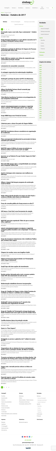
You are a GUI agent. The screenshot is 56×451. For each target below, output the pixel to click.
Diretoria (3, 404)
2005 (40, 109)
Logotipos (3, 424)
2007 (40, 105)
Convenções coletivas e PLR (25, 404)
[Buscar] (52, 7)
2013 (40, 92)
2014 (40, 90)
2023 (40, 71)
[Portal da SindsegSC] (32, 437)
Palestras (43, 48)
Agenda (41, 37)
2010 (40, 99)
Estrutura (3, 409)
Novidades (39, 393)
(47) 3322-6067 (28, 440)
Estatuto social (4, 405)
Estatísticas (21, 419)
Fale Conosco (40, 419)
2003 (40, 113)
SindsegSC (3, 393)
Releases (3, 422)
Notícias (5, 21)
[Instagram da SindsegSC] (27, 437)
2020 (40, 78)
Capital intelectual (18, 24)
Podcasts (41, 55)
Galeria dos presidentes (6, 402)
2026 (40, 65)
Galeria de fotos (4, 428)
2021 (40, 76)
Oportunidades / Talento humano (26, 400)
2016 (40, 86)
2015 (40, 88)
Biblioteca (21, 396)
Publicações (42, 52)
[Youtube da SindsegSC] (25, 437)
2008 (40, 103)
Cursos (42, 43)
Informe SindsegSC (15, 21)
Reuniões (43, 40)
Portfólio (3, 396)
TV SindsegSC (4, 426)
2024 (40, 69)
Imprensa (3, 419)
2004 (40, 111)
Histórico (3, 400)
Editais (20, 398)
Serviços (21, 393)
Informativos (4, 430)
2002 (40, 115)
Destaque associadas (29, 21)
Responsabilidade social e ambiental (9, 413)
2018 (40, 82)
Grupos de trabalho (5, 407)
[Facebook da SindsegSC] (22, 437)
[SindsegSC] (28, 3)
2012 (40, 94)
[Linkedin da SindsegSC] (29, 437)
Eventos (42, 46)
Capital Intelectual (45, 34)
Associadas (3, 415)
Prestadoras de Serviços (24, 402)
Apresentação (4, 398)
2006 (40, 107)
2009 (40, 101)
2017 (40, 84)
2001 (40, 117)
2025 (40, 67)
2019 (40, 80)
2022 (40, 73)
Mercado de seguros (23, 422)
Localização (4, 411)
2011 (40, 96)
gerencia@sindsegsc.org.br (28, 442)
